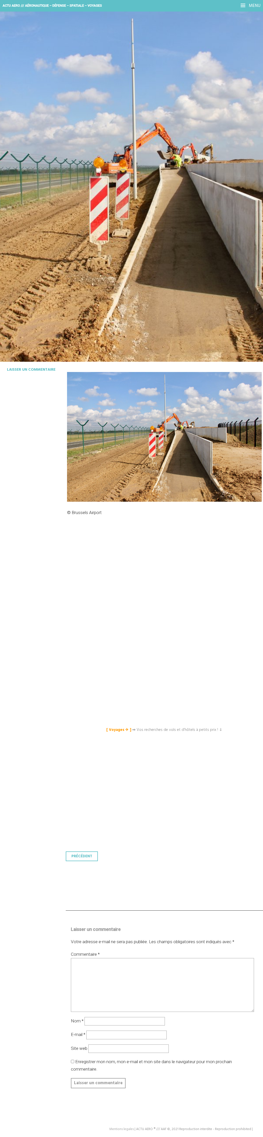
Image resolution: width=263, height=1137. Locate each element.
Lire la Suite (24, 150)
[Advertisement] (165, 586)
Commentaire (85, 954)
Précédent (81, 856)
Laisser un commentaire (31, 370)
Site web (79, 1048)
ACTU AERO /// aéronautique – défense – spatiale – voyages (52, 5)
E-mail (78, 1034)
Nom (77, 1020)
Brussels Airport (39, 117)
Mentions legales (121, 1129)
